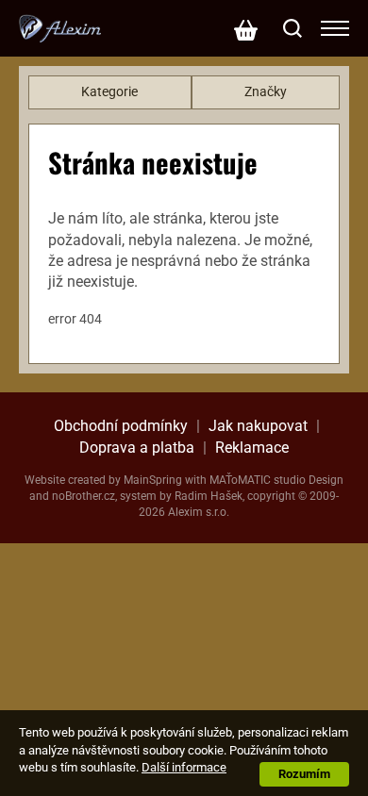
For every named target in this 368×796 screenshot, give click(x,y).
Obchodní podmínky (121, 426)
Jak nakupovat (258, 426)
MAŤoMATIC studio (257, 480)
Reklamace (252, 447)
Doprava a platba (136, 447)
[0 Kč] (245, 28)
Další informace (184, 767)
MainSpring (153, 480)
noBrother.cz (83, 496)
